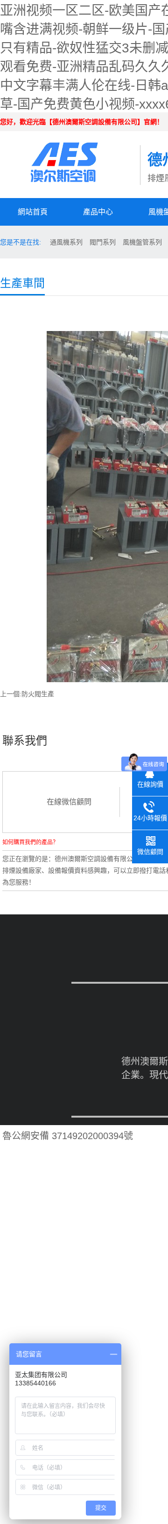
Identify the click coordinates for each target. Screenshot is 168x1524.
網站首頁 (33, 212)
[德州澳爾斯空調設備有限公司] (70, 156)
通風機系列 (66, 242)
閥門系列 (103, 242)
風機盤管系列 (142, 242)
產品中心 (98, 212)
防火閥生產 (37, 694)
